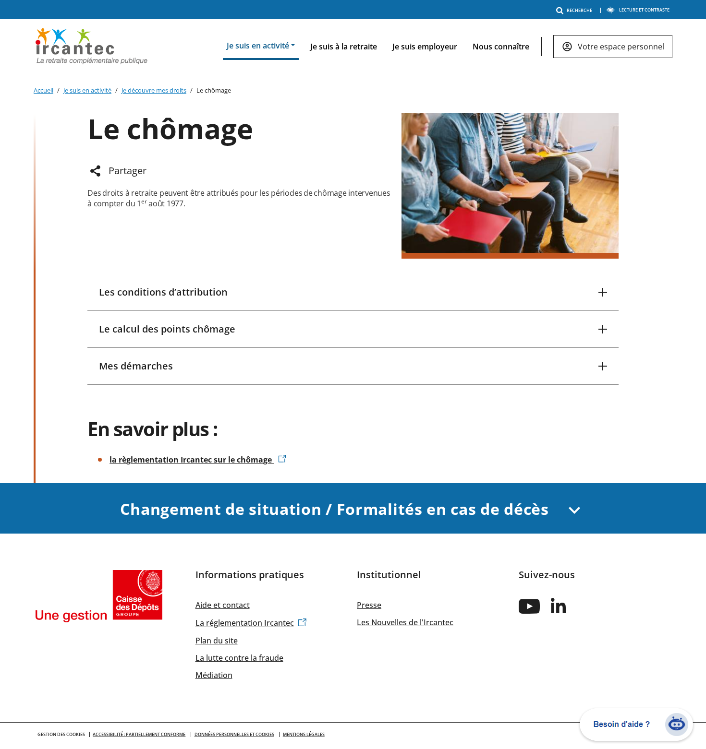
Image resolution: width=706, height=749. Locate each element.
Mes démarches (136, 365)
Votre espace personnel (621, 46)
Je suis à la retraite (343, 46)
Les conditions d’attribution (163, 291)
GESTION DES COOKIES (61, 734)
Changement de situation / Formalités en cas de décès (336, 509)
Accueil (43, 90)
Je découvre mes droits (154, 90)
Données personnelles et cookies (234, 734)
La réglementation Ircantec (244, 623)
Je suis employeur (424, 46)
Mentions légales (304, 734)
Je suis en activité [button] (258, 45)
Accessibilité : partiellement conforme (139, 734)
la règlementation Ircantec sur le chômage (192, 459)
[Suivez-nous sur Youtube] (529, 605)
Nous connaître (501, 46)
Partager (127, 170)
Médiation (213, 675)
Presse (369, 605)
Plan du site (216, 640)
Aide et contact (222, 605)
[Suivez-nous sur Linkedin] (559, 605)
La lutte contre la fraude (239, 658)
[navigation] (441, 47)
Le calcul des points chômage (167, 328)
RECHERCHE (579, 10)
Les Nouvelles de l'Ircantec (405, 622)
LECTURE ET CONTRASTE (644, 10)
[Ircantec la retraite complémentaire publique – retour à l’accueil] (91, 45)
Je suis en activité (87, 90)
